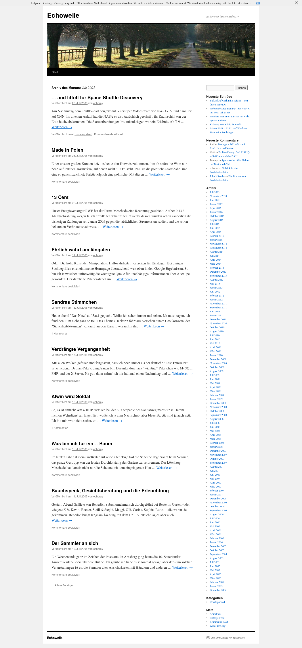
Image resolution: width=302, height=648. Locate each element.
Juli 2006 (215, 518)
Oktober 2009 (217, 367)
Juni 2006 (215, 522)
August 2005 (217, 558)
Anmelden (215, 614)
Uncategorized (83, 134)
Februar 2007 (217, 490)
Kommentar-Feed (219, 621)
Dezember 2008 (218, 403)
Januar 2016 (216, 212)
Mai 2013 (215, 283)
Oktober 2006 (217, 506)
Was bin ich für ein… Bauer (82, 443)
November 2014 (218, 243)
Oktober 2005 (217, 550)
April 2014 (215, 259)
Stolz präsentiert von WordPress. (228, 637)
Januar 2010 (216, 355)
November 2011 (218, 303)
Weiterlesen (62, 126)
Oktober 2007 (217, 458)
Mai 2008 (215, 430)
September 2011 (218, 307)
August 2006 (217, 514)
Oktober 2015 (217, 216)
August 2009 (217, 371)
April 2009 (215, 387)
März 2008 (215, 438)
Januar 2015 (216, 239)
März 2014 (215, 263)
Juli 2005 (215, 562)
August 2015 (217, 220)
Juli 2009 (215, 375)
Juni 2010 (215, 339)
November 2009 (218, 363)
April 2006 (215, 530)
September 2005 (218, 554)
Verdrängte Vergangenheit (81, 349)
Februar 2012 (217, 295)
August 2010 (217, 331)
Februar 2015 (217, 235)
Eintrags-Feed (217, 617)
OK (258, 3)
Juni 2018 (215, 200)
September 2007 (218, 462)
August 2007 (217, 466)
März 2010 (215, 351)
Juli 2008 (215, 422)
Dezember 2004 (218, 590)
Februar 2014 (217, 267)
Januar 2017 (216, 204)
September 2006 (218, 510)
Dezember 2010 (218, 319)
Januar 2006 (216, 542)
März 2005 (215, 578)
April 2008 (215, 434)
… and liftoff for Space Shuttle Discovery (97, 97)
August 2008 (217, 419)
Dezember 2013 (218, 271)
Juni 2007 (215, 474)
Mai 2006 (215, 526)
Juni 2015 (215, 227)
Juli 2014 (215, 255)
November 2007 (218, 454)
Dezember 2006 (218, 498)
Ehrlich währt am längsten (81, 249)
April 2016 (215, 208)
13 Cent (60, 197)
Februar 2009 (217, 395)
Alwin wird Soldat (71, 396)
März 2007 (215, 486)
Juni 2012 (215, 291)
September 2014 (218, 247)
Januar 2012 (216, 299)
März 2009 (215, 391)
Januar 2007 (216, 494)
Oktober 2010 (217, 327)
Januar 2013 (216, 287)
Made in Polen (67, 149)
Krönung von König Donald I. (226, 124)
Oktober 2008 (217, 411)
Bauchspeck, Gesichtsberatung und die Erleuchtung (110, 490)
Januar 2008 (216, 446)
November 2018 (218, 196)
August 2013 (217, 279)
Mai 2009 (215, 383)
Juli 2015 (215, 224)
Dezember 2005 (218, 546)
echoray (98, 103)
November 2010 (218, 323)
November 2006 (218, 502)
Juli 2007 (215, 470)
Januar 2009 (216, 399)
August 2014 (217, 251)
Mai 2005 (215, 570)
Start (55, 72)
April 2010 (215, 347)
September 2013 (218, 275)
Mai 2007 (215, 478)
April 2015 (215, 231)
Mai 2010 (215, 343)
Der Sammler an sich (75, 543)
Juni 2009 (215, 379)
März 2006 (215, 534)
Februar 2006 (217, 538)
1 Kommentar (60, 333)
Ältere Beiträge (62, 585)
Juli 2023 (215, 192)
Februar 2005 (217, 582)
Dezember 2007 (218, 450)
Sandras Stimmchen (74, 301)
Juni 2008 (215, 426)
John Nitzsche (217, 176)
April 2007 (215, 482)
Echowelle (63, 15)
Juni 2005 (215, 566)
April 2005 (215, 574)
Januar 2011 (216, 315)
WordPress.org (218, 625)
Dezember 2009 (218, 359)
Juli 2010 (215, 335)
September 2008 (218, 415)
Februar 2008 (217, 442)
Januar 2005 (216, 586)
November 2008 (218, 407)
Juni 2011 (215, 311)
